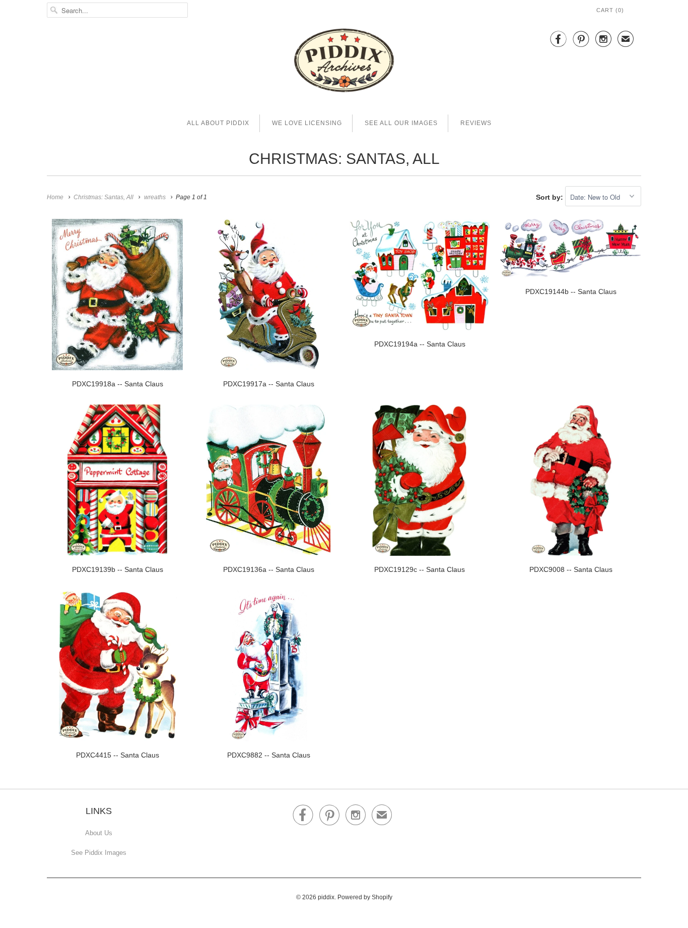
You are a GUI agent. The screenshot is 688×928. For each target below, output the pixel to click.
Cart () (610, 10)
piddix (326, 897)
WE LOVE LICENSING (307, 123)
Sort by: (550, 197)
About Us (98, 833)
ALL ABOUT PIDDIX (218, 123)
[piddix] (344, 62)
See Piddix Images (98, 852)
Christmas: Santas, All (344, 158)
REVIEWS (476, 123)
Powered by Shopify (364, 897)
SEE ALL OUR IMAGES (401, 123)
